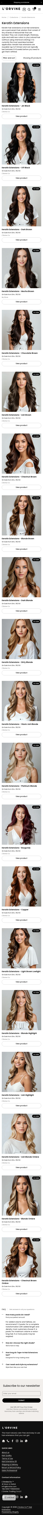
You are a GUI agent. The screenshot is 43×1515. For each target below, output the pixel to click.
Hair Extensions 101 (9, 1461)
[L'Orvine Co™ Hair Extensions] (11, 9)
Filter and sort (9, 58)
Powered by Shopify (10, 1512)
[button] (28, 9)
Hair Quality (7, 1455)
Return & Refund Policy (11, 1467)
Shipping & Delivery (10, 1464)
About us (5, 1452)
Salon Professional (9, 1470)
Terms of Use (7, 1458)
